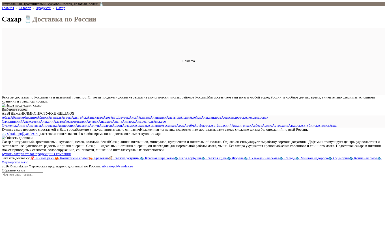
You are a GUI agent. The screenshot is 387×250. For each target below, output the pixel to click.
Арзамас (128, 125)
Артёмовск (202, 125)
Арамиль (82, 125)
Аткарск (294, 125)
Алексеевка (31, 121)
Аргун (94, 125)
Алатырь (173, 117)
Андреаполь (144, 121)
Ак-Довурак (120, 117)
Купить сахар (12, 154)
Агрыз (66, 117)
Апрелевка (49, 125)
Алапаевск (158, 117)
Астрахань (280, 125)
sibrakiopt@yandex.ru (117, 166)
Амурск (92, 121)
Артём (189, 125)
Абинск (43, 117)
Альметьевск (76, 121)
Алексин (47, 121)
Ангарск (128, 121)
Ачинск (324, 125)
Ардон (117, 125)
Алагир (144, 117)
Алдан (185, 117)
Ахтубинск (309, 125)
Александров (211, 117)
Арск (180, 125)
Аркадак (141, 125)
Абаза (6, 117)
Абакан (16, 117)
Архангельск (241, 125)
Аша (333, 125)
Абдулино (29, 117)
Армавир (155, 125)
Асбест (256, 125)
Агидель (55, 117)
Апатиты (34, 125)
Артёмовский (221, 125)
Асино (267, 125)
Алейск (195, 117)
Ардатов (105, 125)
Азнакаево (95, 117)
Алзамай (60, 121)
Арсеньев (169, 125)
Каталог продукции (37, 154)
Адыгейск (79, 117)
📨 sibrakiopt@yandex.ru (20, 134)
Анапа (117, 121)
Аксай (134, 117)
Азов (107, 117)
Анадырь (105, 121)
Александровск (233, 117)
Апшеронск (66, 125)
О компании (61, 154)
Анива (22, 125)
